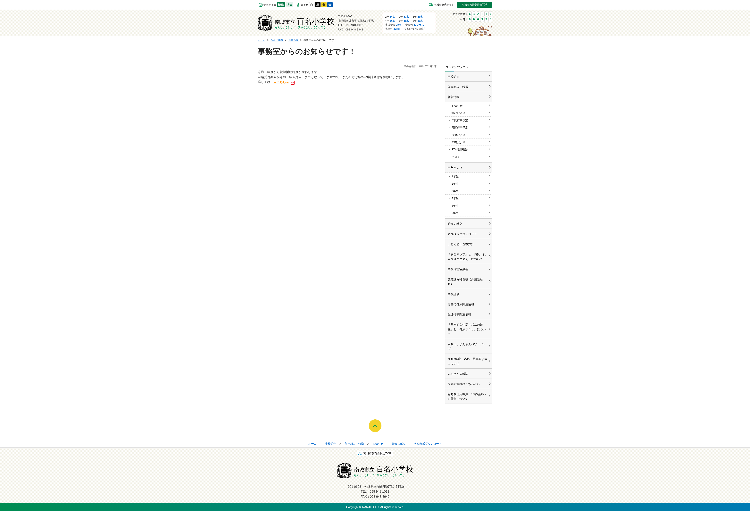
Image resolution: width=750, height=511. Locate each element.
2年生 (455, 183)
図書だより (458, 142)
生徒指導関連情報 (459, 314)
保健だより (458, 135)
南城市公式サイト (444, 4)
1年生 (455, 176)
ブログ (456, 156)
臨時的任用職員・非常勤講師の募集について (467, 396)
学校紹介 (453, 76)
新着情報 (453, 97)
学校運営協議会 (458, 269)
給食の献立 (455, 223)
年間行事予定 (460, 120)
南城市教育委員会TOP (474, 4)
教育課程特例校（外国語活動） (465, 282)
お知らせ (457, 105)
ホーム (312, 443)
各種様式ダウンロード (462, 234)
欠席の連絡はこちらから (464, 384)
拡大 (289, 4)
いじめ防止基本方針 (461, 244)
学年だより (455, 167)
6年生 (455, 212)
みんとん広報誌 (458, 373)
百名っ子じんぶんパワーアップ (467, 346)
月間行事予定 (460, 127)
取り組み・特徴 (458, 86)
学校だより (458, 112)
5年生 (455, 205)
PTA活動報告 (460, 149)
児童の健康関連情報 (461, 304)
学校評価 (453, 294)
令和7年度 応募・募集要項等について (467, 361)
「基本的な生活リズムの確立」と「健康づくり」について (467, 329)
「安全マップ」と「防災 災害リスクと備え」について (467, 257)
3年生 (455, 191)
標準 (281, 4)
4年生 (455, 198)
